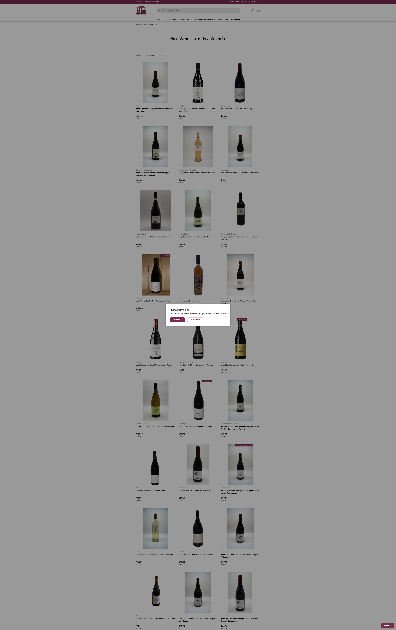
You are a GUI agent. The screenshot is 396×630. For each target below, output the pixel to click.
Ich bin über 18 (177, 319)
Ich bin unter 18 (195, 319)
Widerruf (387, 625)
